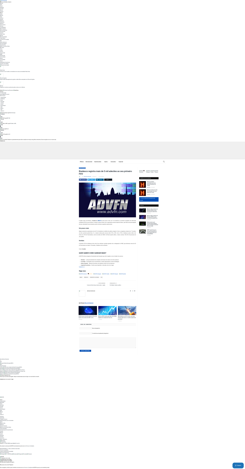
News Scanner (3, 28)
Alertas (1, 35)
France (2, 104)
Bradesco (86, 277)
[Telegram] (20, 454)
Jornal (1, 433)
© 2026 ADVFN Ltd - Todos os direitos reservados (10, 448)
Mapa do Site (2, 423)
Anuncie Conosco (3, 425)
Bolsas (1, 58)
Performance (2, 24)
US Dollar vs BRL (13, 123)
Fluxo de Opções (3, 43)
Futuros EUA (2, 52)
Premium (11, 90)
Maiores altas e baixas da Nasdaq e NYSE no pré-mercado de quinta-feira (152, 217)
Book (1, 4)
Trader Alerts (2, 38)
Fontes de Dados (3, 428)
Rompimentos (3, 44)
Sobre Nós (2, 417)
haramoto (148, 187)
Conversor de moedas (4, 39)
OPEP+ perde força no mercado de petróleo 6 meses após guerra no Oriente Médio (152, 231)
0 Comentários (101, 176)
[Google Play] (3, 441)
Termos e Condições (30, 445)
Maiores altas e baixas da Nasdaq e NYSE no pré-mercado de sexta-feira (152, 210)
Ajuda (1, 421)
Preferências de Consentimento (6, 429)
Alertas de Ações (3, 36)
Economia (113, 161)
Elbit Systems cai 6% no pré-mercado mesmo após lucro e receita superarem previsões (127, 318)
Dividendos (2, 22)
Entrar (1, 90)
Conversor (2, 437)
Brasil (2, 100)
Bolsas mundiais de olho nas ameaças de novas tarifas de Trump (152, 191)
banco (81, 277)
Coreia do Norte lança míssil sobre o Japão (96, 285)
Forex (1, 48)
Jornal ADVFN (3, 27)
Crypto (1, 50)
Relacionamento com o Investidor (6, 420)
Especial (121, 161)
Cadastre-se (2, 140)
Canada (2, 102)
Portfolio (2, 8)
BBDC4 (99, 220)
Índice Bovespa (12, 112)
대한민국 (2, 110)
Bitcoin (7, 128)
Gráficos (1, 18)
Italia (1, 106)
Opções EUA (2, 55)
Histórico (2, 23)
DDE (1, 40)
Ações (106, 161)
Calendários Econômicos (5, 62)
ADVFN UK (3, 98)
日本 (1, 109)
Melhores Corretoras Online (5, 427)
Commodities (2, 56)
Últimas (82, 161)
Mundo (1, 10)
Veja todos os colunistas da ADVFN (147, 199)
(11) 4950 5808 (3, 92)
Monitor (1, 3)
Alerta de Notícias (3, 30)
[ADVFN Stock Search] (0, 1)
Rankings (2, 7)
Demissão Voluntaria (94, 277)
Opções (1, 19)
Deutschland (3, 105)
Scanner (1, 11)
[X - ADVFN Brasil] (9, 454)
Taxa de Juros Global (4, 63)
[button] (5, 459)
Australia (2, 101)
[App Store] (2, 440)
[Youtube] (25, 454)
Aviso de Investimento (4, 452)
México (2, 108)
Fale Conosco (2, 95)
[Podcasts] (29, 454)
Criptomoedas (97, 161)
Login (12, 379)
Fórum (1, 6)
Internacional (89, 161)
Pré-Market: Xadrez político (115, 285)
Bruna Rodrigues (87, 176)
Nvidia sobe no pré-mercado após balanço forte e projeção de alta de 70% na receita (152, 224)
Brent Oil (8, 134)
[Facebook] (15, 454)
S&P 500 (8, 118)
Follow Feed (2, 34)
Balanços (2, 20)
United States (3, 97)
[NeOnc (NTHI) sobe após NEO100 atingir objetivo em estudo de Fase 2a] (107, 310)
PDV (101, 277)
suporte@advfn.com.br (4, 94)
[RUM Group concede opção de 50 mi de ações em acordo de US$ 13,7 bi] (88, 310)
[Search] (164, 161)
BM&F (1, 54)
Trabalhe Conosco (3, 419)
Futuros (1, 51)
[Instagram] (2, 454)
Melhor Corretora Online (5, 46)
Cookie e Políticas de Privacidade (6, 451)
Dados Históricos (3, 42)
